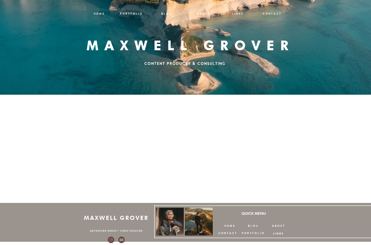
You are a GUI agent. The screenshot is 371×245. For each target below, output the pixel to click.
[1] (111, 240)
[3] (121, 240)
